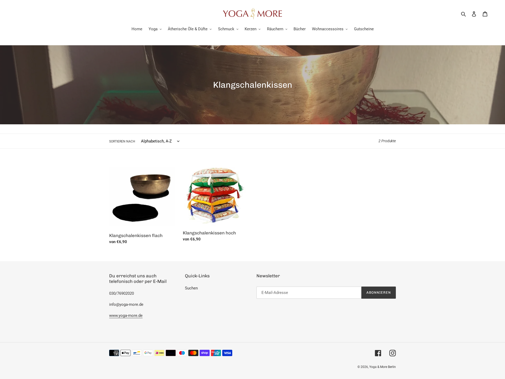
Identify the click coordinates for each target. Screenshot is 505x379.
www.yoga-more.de (126, 315)
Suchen (191, 288)
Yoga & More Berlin (382, 367)
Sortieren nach (122, 141)
